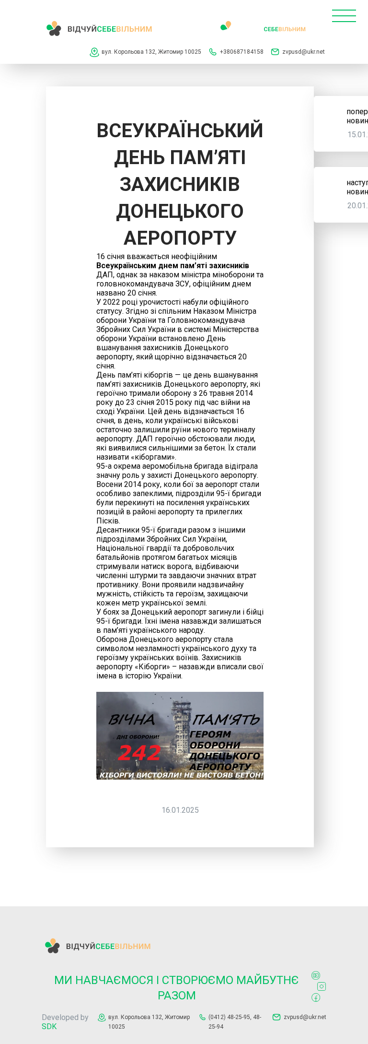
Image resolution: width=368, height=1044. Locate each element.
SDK (49, 1026)
